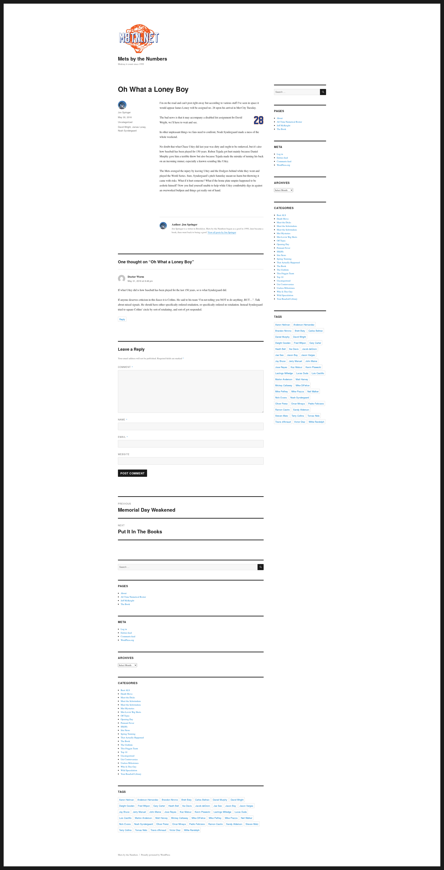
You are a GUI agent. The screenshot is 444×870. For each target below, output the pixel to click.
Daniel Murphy (220, 799)
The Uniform (127, 744)
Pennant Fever (127, 722)
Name (122, 419)
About (124, 593)
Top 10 (124, 752)
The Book (125, 604)
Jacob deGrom (202, 805)
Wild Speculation (129, 770)
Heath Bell (173, 805)
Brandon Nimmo (170, 799)
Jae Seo (218, 805)
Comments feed (128, 636)
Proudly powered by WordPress (155, 854)
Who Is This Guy (128, 766)
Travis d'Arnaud (158, 830)
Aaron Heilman (126, 799)
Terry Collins (125, 830)
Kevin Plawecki (202, 811)
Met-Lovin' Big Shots (131, 712)
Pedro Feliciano (197, 824)
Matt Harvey (161, 818)
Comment (125, 367)
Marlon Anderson (143, 818)
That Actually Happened (132, 737)
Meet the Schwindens (131, 701)
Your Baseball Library (131, 773)
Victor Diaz (175, 830)
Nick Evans (125, 824)
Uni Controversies (129, 759)
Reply (122, 319)
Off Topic (125, 715)
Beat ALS (125, 690)
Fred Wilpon (144, 805)
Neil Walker (246, 818)
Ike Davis (187, 805)
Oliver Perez (162, 824)
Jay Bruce (124, 811)
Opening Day (127, 719)
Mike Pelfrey (215, 818)
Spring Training (128, 733)
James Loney (139, 127)
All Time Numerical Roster (133, 596)
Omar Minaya (179, 824)
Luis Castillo (125, 818)
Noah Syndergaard (127, 130)
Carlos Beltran (202, 799)
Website (124, 454)
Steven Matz (252, 824)
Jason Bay (230, 805)
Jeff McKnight (127, 600)
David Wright (124, 127)
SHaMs (124, 726)
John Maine (155, 811)
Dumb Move (127, 693)
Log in (124, 629)
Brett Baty (186, 799)
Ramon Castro (215, 824)
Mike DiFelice (198, 818)
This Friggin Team (129, 748)
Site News (125, 730)
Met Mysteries (127, 708)
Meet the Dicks (128, 697)
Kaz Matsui (185, 811)
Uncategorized (125, 122)
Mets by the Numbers (142, 58)
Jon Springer (124, 112)
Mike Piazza (231, 818)
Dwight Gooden (126, 805)
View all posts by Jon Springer (222, 232)
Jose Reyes (170, 811)
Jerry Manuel (139, 811)
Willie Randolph (191, 830)
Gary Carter (159, 805)
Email (123, 436)
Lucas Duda (241, 811)
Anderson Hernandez (147, 799)
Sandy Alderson (234, 824)
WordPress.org (127, 640)
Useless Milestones (130, 763)
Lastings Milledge (222, 811)
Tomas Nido (141, 830)
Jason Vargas (246, 805)
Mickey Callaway (179, 818)
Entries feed (126, 632)
